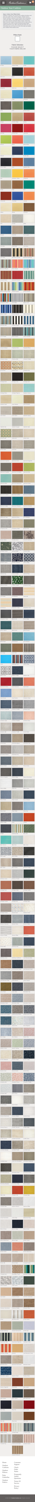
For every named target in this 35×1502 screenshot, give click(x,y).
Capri (13, 99)
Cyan (1, 664)
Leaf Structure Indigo (16, 969)
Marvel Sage (15, 1240)
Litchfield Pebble (15, 1149)
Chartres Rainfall (16, 720)
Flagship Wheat (26, 347)
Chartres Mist (15, 359)
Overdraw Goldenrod (28, 1161)
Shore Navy (14, 1093)
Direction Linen (15, 1319)
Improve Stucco (15, 1206)
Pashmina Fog (15, 754)
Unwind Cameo (26, 1443)
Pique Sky (25, 811)
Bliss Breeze (3, 844)
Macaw (2, 144)
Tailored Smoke (3, 585)
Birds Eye (2, 76)
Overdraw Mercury (4, 1172)
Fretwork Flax (26, 370)
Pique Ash (14, 788)
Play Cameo (3, 1398)
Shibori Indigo (3, 822)
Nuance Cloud (15, 1375)
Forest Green (26, 110)
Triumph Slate (3, 1206)
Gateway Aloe (15, 833)
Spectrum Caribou (16, 494)
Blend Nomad (26, 630)
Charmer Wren (26, 1308)
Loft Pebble (2, 596)
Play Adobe (14, 1387)
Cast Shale (14, 246)
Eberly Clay (26, 1037)
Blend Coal (14, 619)
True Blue (14, 201)
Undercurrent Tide (27, 1014)
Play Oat (14, 1409)
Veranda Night (15, 551)
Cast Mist (2, 246)
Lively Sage (14, 1217)
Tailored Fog (3, 573)
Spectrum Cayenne (4, 460)
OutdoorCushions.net (16, 1498)
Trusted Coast (26, 1432)
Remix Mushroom (27, 1251)
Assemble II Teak (16, 1274)
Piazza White (3, 788)
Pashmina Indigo (15, 1183)
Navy (13, 155)
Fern (13, 110)
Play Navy (2, 1409)
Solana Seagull (26, 314)
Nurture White (15, 935)
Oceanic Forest (3, 551)
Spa (1, 178)
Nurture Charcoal (4, 924)
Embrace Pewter (16, 878)
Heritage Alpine (26, 878)
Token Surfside (26, 336)
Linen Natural (15, 404)
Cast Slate (2, 257)
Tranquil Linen (3, 1274)
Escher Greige (15, 1059)
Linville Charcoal (15, 1127)
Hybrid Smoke (26, 449)
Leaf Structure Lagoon (5, 1025)
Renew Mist (3, 946)
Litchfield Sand (26, 1149)
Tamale (25, 822)
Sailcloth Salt (3, 426)
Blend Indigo (26, 619)
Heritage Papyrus (16, 393)
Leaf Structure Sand (27, 969)
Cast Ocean (3, 698)
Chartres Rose (26, 720)
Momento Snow (26, 1364)
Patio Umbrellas (5, 1476)
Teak (13, 189)
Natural (2, 155)
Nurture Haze (15, 924)
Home (4, 1462)
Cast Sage (2, 652)
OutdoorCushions (17, 3)
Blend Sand (3, 641)
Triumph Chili (15, 1195)
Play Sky (2, 1421)
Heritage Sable (15, 890)
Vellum (1, 212)
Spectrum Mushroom (16, 483)
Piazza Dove (15, 765)
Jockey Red (14, 133)
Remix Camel (26, 1240)
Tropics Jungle (15, 585)
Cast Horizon (26, 641)
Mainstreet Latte (4, 517)
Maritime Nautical (16, 562)
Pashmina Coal (26, 743)
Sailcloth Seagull (15, 426)
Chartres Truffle (15, 731)
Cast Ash (14, 234)
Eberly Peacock (27, 1048)
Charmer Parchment (5, 1308)
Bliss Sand (2, 867)
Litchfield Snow (3, 1161)
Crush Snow (15, 1104)
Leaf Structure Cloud (28, 1353)
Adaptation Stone (4, 619)
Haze (13, 822)
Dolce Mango (15, 268)
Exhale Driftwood (4, 1330)
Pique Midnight (26, 799)
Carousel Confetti (4, 302)
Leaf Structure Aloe (27, 957)
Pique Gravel (15, 799)
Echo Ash (14, 449)
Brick (24, 76)
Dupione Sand (3, 404)
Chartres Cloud (26, 698)
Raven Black (3, 167)
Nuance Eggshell (4, 1387)
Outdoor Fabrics (5, 1481)
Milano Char (26, 302)
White (24, 223)
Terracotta (2, 201)
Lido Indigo (14, 302)
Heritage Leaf (26, 381)
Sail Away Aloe (15, 946)
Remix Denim (3, 1251)
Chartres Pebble (27, 359)
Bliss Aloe (25, 833)
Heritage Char (15, 381)
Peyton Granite (15, 314)
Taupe (1, 189)
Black (13, 76)
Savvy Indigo (26, 562)
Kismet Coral (3, 1070)
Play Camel (26, 1387)
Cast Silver (25, 246)
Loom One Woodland (16, 1161)
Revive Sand (15, 1262)
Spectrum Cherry (4, 686)
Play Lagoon (15, 1398)
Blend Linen (14, 630)
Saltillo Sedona (3, 1432)
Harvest (14, 1353)
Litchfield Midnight (4, 1149)
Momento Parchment (16, 1364)
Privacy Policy (16, 1487)
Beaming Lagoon (27, 1274)
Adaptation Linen (27, 607)
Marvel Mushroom (4, 1240)
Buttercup (14, 88)
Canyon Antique (3, 347)
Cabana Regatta (27, 325)
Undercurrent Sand (16, 1443)
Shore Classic (15, 336)
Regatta (2, 234)
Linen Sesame (26, 404)
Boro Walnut (14, 1037)
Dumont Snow (26, 1116)
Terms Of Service (17, 1482)
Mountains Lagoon (4, 1375)
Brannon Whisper (4, 268)
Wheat (13, 212)
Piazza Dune (26, 765)
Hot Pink (2, 133)
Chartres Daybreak (4, 709)
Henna (24, 121)
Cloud (1, 1319)
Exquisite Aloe (3, 1082)
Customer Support (17, 1463)
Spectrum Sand (26, 483)
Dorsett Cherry (3, 280)
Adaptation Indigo (16, 607)
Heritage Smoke (4, 912)
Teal (24, 189)
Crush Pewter (3, 1104)
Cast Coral (25, 686)
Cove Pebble (3, 336)
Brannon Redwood (27, 257)
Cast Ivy (25, 1285)
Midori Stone (3, 675)
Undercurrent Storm (16, 1014)
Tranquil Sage (15, 1432)
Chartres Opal (3, 720)
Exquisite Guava (15, 1082)
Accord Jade (3, 438)
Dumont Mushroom (4, 1116)
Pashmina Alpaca (16, 743)
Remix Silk (2, 1262)
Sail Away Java (3, 957)
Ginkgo (2, 121)
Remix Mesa (15, 1251)
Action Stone (3, 449)
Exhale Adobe (26, 1319)
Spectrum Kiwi (26, 472)
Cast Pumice (15, 698)
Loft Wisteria (15, 596)
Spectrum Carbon (4, 494)
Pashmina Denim (27, 1172)
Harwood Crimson (16, 280)
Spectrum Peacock (16, 506)
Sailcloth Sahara (27, 415)
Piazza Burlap (26, 754)
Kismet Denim (15, 1070)
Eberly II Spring (15, 1048)
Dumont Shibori (15, 1116)
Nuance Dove (26, 1375)
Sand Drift (25, 596)
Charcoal (25, 99)
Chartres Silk (3, 731)
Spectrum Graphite (4, 472)
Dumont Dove (26, 1104)
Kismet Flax (26, 1070)
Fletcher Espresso (27, 539)
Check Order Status (16, 1469)
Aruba (24, 65)
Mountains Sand (4, 1003)
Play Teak (25, 1421)
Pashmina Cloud (15, 1172)
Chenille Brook (15, 539)
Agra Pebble (14, 856)
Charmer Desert (15, 1296)
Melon (13, 144)
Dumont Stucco (3, 1127)
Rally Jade (2, 1195)
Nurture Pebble (3, 935)
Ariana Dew (14, 1025)
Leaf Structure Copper (5, 969)
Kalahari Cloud (26, 912)
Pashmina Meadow (4, 1183)
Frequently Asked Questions (17, 1476)
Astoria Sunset (26, 291)
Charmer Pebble (15, 1308)
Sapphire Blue (26, 167)
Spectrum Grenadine (16, 472)
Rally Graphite (26, 1183)
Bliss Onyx (25, 856)
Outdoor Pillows (5, 1471)
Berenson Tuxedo (16, 257)
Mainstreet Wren (15, 517)
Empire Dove (15, 370)
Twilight (2, 833)
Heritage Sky (15, 901)
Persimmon (26, 935)
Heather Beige (15, 121)
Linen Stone (14, 415)
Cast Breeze (15, 641)
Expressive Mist (4, 1342)
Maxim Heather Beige (5, 291)
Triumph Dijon (26, 1195)
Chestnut (25, 212)
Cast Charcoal (15, 686)
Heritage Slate (26, 901)
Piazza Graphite (4, 777)
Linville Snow (26, 1138)
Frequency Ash (3, 528)
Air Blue (2, 65)
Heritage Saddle (27, 890)
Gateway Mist (3, 325)
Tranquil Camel (26, 1262)
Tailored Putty (26, 573)
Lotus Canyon (26, 980)
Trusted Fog (3, 1443)
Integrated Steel (27, 585)
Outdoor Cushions (5, 1466)
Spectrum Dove (15, 460)
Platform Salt (26, 675)
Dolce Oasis (26, 268)
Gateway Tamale (4, 1353)
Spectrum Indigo (4, 506)
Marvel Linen (26, 1229)
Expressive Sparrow (16, 1342)
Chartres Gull (26, 709)
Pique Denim (3, 799)
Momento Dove (3, 1364)
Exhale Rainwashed (16, 1330)
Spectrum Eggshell (27, 460)
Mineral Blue (26, 144)
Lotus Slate (14, 991)
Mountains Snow (27, 1003)
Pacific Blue (26, 155)
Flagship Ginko (15, 347)
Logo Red (25, 133)
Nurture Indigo (26, 924)
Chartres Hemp (3, 359)
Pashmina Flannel (4, 754)
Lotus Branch (15, 980)
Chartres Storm (3, 562)
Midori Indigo (26, 664)
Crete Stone (3, 743)
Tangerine (25, 178)
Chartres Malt (26, 551)
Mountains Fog (26, 991)
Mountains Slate (15, 1003)
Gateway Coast (27, 1342)
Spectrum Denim (27, 494)
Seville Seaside (15, 291)
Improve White (26, 1206)
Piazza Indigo (15, 777)
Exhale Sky (26, 1330)
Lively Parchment (4, 1217)
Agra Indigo (3, 856)
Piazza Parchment (27, 777)
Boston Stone (3, 539)
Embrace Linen (3, 878)
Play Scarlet (26, 1409)
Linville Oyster (3, 1138)
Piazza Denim (3, 765)
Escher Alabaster (4, 1059)
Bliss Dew (14, 844)
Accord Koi (2, 370)
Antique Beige (15, 65)
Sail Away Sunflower (16, 957)
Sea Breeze (3, 607)
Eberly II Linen (3, 1048)
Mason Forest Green (28, 280)
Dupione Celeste (27, 393)
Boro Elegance (26, 1025)
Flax (1, 223)
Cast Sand (2, 1296)
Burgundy (2, 88)
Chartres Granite (16, 709)
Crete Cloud (26, 731)
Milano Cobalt (3, 314)
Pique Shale (14, 811)
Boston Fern (26, 528)
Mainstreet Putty (27, 1217)
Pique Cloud (26, 788)
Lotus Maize (3, 991)
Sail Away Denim (27, 946)
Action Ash (14, 438)
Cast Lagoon (26, 234)
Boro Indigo (3, 1037)
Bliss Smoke (15, 867)
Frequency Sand (16, 528)
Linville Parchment (16, 1138)
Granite (13, 223)
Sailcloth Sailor (26, 426)
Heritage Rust (3, 890)
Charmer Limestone (27, 1296)
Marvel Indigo (15, 1229)
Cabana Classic (15, 325)
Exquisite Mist (3, 1093)
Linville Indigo (26, 1127)
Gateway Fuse (15, 664)
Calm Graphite (3, 1285)
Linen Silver (3, 415)
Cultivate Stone (26, 652)
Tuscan (25, 201)
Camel (24, 88)
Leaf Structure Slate (4, 980)
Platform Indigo (15, 675)
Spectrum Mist (3, 483)
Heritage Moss (3, 393)
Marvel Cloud (3, 1229)
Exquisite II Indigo (27, 1082)
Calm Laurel (14, 1285)
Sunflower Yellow (16, 178)
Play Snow (14, 1421)
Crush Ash (25, 1093)
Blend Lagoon (3, 630)
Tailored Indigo (15, 573)
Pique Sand (3, 811)
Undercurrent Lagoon (5, 1014)
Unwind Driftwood (16, 1454)
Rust (13, 167)
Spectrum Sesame (27, 506)
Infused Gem (15, 912)
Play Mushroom (27, 1398)
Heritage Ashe (3, 381)
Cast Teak (14, 652)
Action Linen (26, 438)
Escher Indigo (26, 1059)
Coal (1, 110)
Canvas (2, 99)
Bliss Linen (25, 844)
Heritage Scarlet (4, 901)
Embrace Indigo (27, 867)
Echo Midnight (26, 517)
